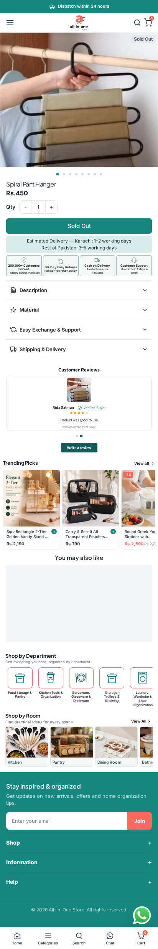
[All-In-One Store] (79, 22)
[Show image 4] (76, 174)
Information (22, 862)
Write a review (79, 447)
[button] (137, 22)
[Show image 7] (95, 174)
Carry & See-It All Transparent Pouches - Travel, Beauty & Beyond (87, 534)
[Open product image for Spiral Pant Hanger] (79, 390)
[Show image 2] (64, 174)
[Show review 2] (81, 436)
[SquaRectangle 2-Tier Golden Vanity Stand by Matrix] (31, 498)
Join (139, 821)
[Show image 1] (57, 174)
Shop (13, 842)
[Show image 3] (70, 174)
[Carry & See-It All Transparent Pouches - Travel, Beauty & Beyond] (91, 498)
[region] (79, 403)
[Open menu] (10, 22)
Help (12, 881)
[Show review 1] (77, 436)
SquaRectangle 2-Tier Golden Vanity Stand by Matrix (28, 534)
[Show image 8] (101, 174)
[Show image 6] (88, 174)
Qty (10, 207)
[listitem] (26, 746)
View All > (140, 721)
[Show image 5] (82, 174)
